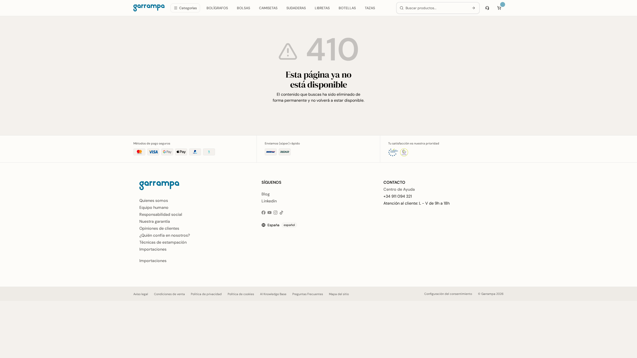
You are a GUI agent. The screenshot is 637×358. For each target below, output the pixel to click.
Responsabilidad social (160, 214)
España (281, 225)
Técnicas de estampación (163, 242)
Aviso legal (140, 294)
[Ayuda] (487, 7)
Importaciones (152, 249)
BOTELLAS (347, 8)
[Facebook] (263, 213)
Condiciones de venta (169, 294)
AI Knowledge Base (273, 294)
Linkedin (269, 201)
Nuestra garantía (154, 221)
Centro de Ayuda (399, 189)
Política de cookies (241, 294)
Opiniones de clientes (159, 228)
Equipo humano (153, 207)
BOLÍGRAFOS (217, 8)
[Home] (148, 7)
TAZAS (370, 8)
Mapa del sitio (339, 294)
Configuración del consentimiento (448, 294)
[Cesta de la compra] (499, 7)
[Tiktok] (281, 213)
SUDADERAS (296, 8)
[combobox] (436, 8)
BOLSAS (243, 8)
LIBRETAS (322, 8)
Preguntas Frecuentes (307, 294)
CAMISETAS (268, 8)
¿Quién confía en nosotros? (164, 235)
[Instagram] (275, 213)
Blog (266, 194)
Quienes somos (153, 200)
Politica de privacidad (206, 294)
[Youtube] (269, 213)
